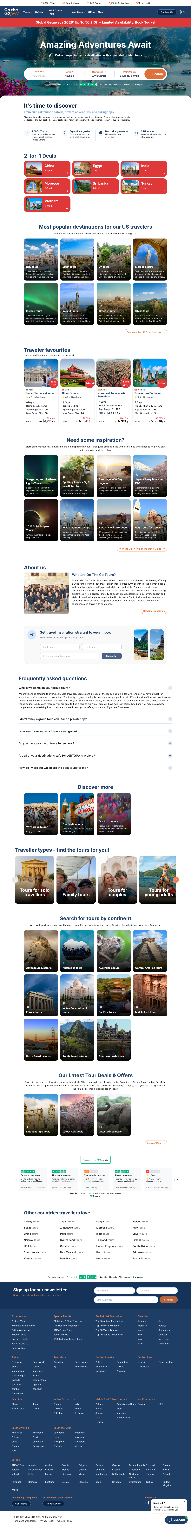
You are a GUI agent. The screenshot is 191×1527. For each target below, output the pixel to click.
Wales (15, 1489)
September (164, 1330)
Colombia (38, 1441)
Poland (166, 1474)
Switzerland (135, 1482)
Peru (14, 1450)
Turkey (149, 1482)
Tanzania (16, 1384)
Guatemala (101, 1366)
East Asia (17, 1399)
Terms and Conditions (24, 1520)
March (140, 1330)
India (77, 1404)
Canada (141, 1404)
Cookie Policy (64, 1520)
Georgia (83, 1469)
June (139, 1343)
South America (20, 1427)
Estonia (15, 1469)
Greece (116, 1469)
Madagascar (18, 1371)
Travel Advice (53, 1503)
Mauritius (37, 1371)
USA (160, 1404)
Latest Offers (154, 1143)
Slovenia (83, 1482)
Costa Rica (122, 1362)
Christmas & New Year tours (68, 1321)
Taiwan (36, 1408)
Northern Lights (20, 1339)
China (15, 1404)
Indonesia (80, 1432)
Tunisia (99, 1422)
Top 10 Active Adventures (109, 1334)
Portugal (16, 1482)
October (162, 1334)
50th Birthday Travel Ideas (68, 1339)
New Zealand (81, 1366)
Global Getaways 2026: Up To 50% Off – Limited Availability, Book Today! (95, 22)
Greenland (134, 1469)
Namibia (37, 1375)
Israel (119, 1408)
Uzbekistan (143, 1366)
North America (146, 1399)
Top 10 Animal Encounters (109, 1321)
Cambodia (59, 1432)
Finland (49, 1469)
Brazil (35, 1437)
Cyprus (116, 1465)
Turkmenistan (165, 1362)
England (167, 1465)
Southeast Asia (62, 1427)
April (139, 1334)
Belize (99, 1362)
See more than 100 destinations (144, 332)
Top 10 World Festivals (107, 1330)
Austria (49, 1465)
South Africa (39, 1380)
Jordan (99, 1413)
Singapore (80, 1441)
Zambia (15, 1389)
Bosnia (65, 1465)
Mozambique (18, 1375)
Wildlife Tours (19, 1334)
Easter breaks (61, 1334)
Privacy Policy (46, 1520)
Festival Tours (19, 1321)
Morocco (121, 1413)
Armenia (141, 1362)
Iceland (166, 1469)
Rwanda (16, 1380)
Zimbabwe (17, 1393)
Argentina (38, 1432)
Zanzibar (37, 1389)
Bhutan (57, 1404)
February (142, 1325)
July (160, 1321)
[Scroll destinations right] (176, 880)
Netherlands (118, 1474)
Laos (56, 1437)
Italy (30, 1474)
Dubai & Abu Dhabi (126, 1404)
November (163, 1339)
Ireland (15, 1474)
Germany (100, 1469)
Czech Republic (137, 1465)
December (163, 1343)
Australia (58, 1362)
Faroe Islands (35, 1469)
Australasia (60, 1357)
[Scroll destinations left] (15, 880)
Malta (82, 1474)
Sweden (116, 1482)
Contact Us (167, 12)
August (162, 1325)
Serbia (65, 1482)
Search (157, 74)
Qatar (98, 1417)
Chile (14, 1441)
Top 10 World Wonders (107, 1325)
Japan (36, 1404)
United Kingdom (167, 1484)
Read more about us (154, 611)
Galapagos (38, 1446)
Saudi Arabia (123, 1417)
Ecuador (16, 1446)
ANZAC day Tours (63, 1330)
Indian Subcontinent (65, 1399)
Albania (32, 1465)
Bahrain (99, 1404)
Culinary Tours (19, 1348)
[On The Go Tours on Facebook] (148, 1503)
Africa (15, 1357)
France (65, 1469)
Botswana (17, 1362)
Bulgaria (83, 1465)
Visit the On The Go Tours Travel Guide (140, 548)
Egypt (99, 1408)
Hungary (150, 1469)
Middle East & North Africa (111, 1399)
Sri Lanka (79, 1413)
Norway (150, 1474)
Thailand (58, 1446)
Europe (16, 1459)
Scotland (50, 1482)
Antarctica (17, 1432)
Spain (98, 1482)
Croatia (99, 1465)
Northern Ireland (134, 1476)
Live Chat (179, 1519)
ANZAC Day (18, 1465)
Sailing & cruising (21, 1330)
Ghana (15, 1366)
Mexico (120, 1366)
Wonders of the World (23, 1325)
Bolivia (15, 1437)
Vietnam (79, 1446)
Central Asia (144, 1357)
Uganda (37, 1384)
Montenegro (102, 1474)
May (139, 1339)
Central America (105, 1357)
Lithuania (66, 1474)
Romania (32, 1482)
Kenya (36, 1366)
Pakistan (58, 1413)
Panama (120, 1371)
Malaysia (79, 1437)
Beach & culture (20, 1343)
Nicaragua (101, 1371)
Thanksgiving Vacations (66, 1325)
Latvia (48, 1474)
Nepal (78, 1408)
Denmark (150, 1465)
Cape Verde (39, 1362)
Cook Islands (81, 1362)
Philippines (59, 1441)
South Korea (18, 1408)
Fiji (55, 1366)
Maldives (58, 1408)
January (141, 1321)
